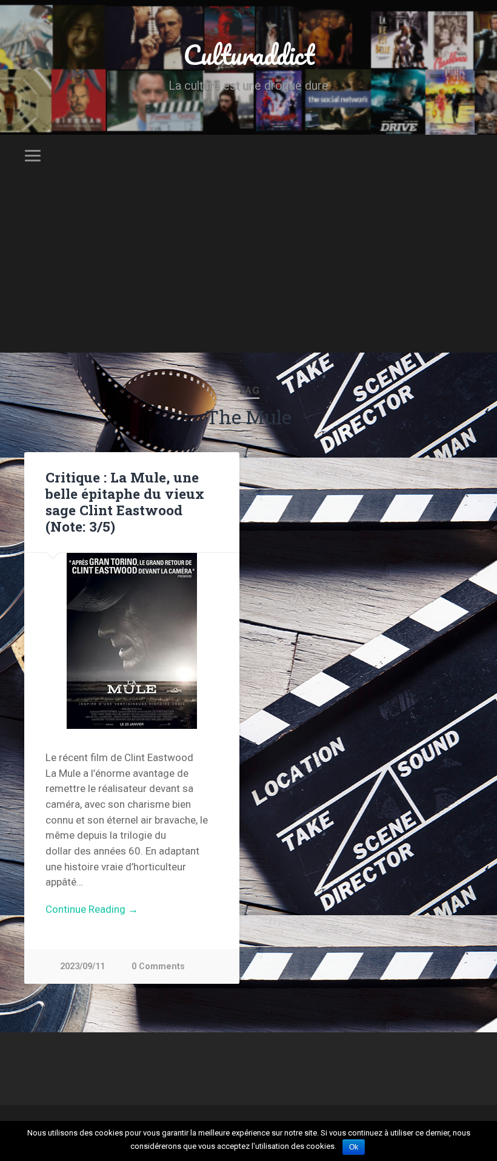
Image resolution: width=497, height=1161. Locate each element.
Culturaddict (249, 54)
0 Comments (158, 966)
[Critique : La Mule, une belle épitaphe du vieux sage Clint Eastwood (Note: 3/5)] (131, 641)
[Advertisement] (248, 268)
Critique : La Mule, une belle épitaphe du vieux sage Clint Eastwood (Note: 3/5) (124, 501)
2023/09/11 (82, 966)
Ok (353, 1147)
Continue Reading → (91, 909)
